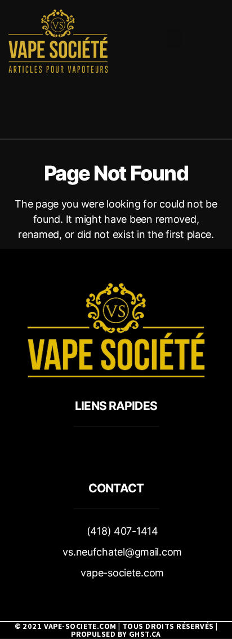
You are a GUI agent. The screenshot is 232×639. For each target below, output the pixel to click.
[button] (174, 38)
